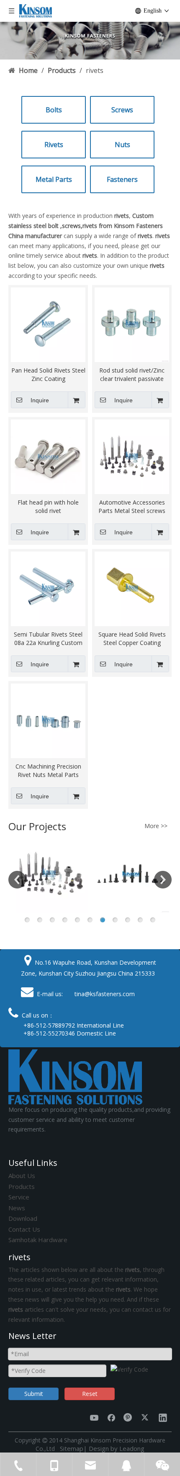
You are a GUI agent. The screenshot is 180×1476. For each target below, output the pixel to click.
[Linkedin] (163, 1417)
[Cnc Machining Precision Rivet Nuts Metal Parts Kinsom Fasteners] (48, 720)
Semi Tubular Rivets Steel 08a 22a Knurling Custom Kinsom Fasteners (48, 638)
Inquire (40, 400)
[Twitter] (145, 1417)
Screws (122, 109)
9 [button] (127, 920)
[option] (49, 874)
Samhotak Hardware (37, 1239)
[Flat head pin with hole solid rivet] (48, 456)
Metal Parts (54, 179)
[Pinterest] (128, 1417)
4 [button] (65, 920)
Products (21, 1186)
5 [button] (77, 920)
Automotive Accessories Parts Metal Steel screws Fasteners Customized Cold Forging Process (132, 506)
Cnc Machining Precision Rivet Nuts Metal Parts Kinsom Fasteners (48, 770)
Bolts (54, 109)
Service (18, 1197)
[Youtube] (94, 1417)
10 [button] (140, 920)
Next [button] (163, 879)
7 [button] (102, 920)
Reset (90, 1394)
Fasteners (122, 179)
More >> (155, 826)
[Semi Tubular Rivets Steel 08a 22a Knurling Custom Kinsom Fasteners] (48, 588)
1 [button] (27, 920)
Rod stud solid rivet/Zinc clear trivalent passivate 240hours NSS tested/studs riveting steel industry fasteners (132, 374)
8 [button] (115, 920)
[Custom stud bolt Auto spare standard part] (131, 874)
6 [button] (90, 920)
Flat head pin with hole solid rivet (48, 506)
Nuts (122, 144)
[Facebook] (111, 1417)
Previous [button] (17, 879)
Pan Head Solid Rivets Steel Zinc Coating (48, 374)
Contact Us (24, 1229)
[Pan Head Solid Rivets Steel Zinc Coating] (48, 324)
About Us (21, 1175)
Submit (33, 1394)
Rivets (53, 144)
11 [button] (153, 920)
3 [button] (52, 920)
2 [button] (40, 920)
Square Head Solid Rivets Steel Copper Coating (132, 638)
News (16, 1208)
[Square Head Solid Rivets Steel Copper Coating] (132, 588)
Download (22, 1218)
